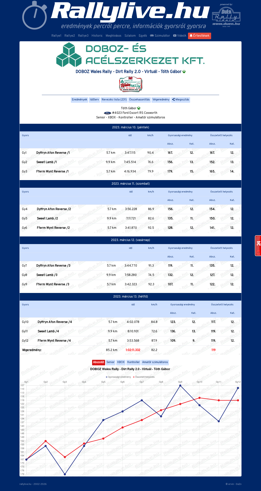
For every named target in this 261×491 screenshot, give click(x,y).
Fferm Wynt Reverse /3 (52, 284)
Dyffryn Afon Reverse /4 (55, 322)
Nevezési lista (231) (114, 100)
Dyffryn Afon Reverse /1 (53, 153)
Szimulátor (162, 36)
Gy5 (24, 219)
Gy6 (24, 228)
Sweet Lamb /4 (48, 331)
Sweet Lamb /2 (47, 219)
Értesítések (200, 36)
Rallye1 (56, 36)
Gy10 (25, 322)
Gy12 (25, 341)
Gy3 (24, 172)
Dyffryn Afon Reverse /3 (53, 266)
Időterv (94, 100)
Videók (181, 36)
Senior (110, 362)
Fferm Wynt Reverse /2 (53, 228)
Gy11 (25, 331)
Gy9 (24, 284)
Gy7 (24, 266)
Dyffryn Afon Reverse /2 (54, 209)
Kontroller (133, 362)
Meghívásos (113, 36)
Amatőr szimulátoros (155, 362)
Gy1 (24, 153)
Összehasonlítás (139, 100)
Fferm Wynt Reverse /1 (52, 172)
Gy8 (24, 275)
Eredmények (79, 100)
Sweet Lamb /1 (46, 162)
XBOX (121, 362)
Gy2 (24, 162)
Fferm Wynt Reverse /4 (54, 341)
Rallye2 (69, 36)
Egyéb (143, 36)
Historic (97, 36)
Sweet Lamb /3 (46, 275)
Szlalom (130, 36)
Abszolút (98, 362)
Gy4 (25, 209)
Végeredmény (160, 100)
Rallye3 (83, 36)
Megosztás (182, 100)
